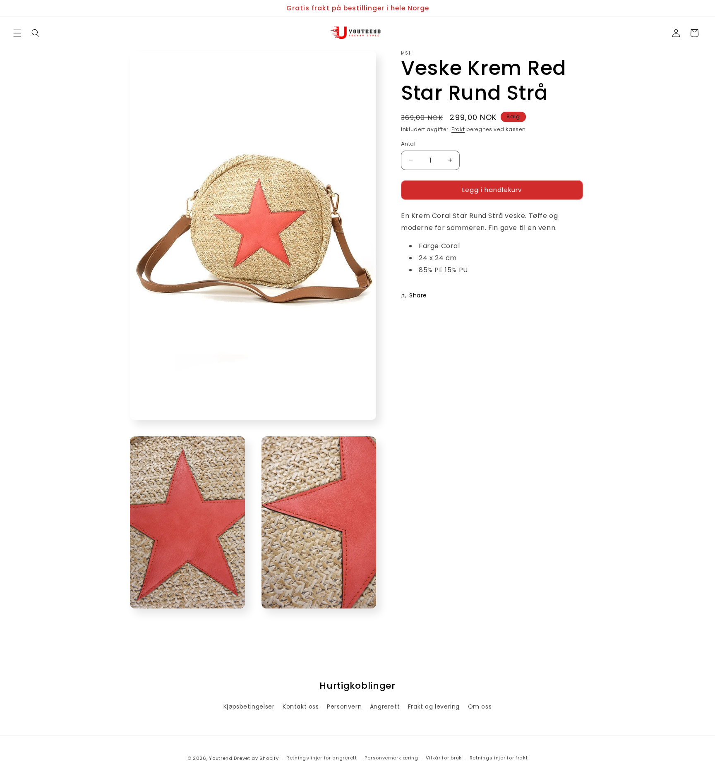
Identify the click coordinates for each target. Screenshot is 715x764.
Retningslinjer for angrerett (321, 757)
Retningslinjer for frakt (499, 757)
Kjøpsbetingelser (249, 706)
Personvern (344, 706)
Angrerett (385, 706)
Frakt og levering (434, 706)
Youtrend (221, 758)
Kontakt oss (301, 706)
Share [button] (418, 295)
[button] (17, 33)
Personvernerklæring (391, 757)
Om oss (480, 706)
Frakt (458, 129)
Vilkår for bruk (444, 757)
